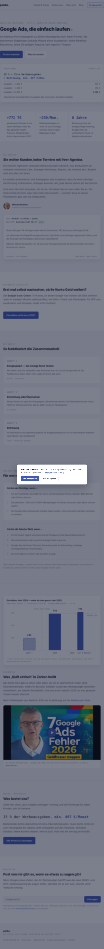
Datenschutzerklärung (54, 473)
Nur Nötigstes (49, 478)
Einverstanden (30, 478)
